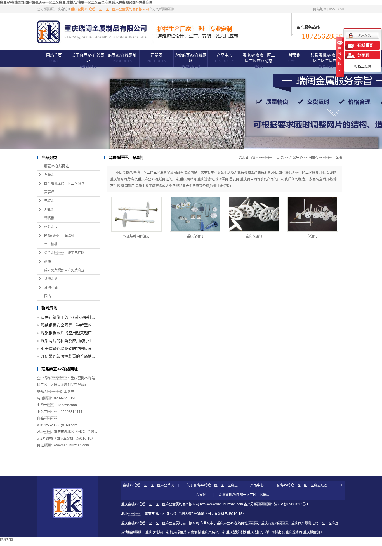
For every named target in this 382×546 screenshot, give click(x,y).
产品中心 (224, 58)
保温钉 (313, 236)
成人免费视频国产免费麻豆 (64, 270)
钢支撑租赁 (178, 532)
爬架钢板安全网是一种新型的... (68, 325)
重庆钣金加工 (313, 532)
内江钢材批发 (275, 532)
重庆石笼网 (269, 523)
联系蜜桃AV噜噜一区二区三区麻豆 (327, 61)
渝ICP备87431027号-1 (291, 504)
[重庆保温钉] (195, 214)
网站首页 (54, 58)
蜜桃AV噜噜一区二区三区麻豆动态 (258, 61)
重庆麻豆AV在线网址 (232, 523)
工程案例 (293, 58)
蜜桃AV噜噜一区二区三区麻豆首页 (148, 485)
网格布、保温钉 (59, 235)
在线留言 (365, 45)
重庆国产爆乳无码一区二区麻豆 (314, 523)
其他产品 (51, 288)
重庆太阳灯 (255, 532)
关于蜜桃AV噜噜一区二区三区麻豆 (212, 485)
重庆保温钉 (195, 236)
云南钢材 (194, 532)
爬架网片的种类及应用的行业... (68, 341)
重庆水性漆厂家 (157, 532)
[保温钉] (312, 214)
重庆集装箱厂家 (213, 532)
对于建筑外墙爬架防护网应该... (68, 349)
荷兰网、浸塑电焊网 (64, 253)
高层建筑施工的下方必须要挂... (68, 317)
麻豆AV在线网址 (122, 58)
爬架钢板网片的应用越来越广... (68, 333)
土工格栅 (51, 244)
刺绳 (47, 261)
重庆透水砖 (294, 532)
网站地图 (320, 9)
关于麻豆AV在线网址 (88, 61)
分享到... (364, 55)
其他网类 (51, 279)
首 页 (280, 157)
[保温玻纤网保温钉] (136, 214)
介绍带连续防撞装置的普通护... (68, 356)
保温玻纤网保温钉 (136, 236)
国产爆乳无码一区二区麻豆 (64, 183)
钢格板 (49, 218)
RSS (332, 9)
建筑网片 (51, 227)
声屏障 (49, 192)
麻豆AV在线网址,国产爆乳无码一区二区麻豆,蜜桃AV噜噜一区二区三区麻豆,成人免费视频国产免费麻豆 (76, 2)
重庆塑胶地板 (236, 532)
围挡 (47, 296)
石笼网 (156, 58)
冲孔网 (49, 209)
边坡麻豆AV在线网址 (190, 61)
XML (341, 9)
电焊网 (49, 201)
